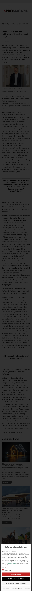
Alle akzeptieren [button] (16, 574)
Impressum (27, 588)
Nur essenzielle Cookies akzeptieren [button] (16, 583)
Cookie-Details (5, 588)
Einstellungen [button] (12, 564)
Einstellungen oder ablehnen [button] (16, 579)
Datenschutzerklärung (11, 563)
